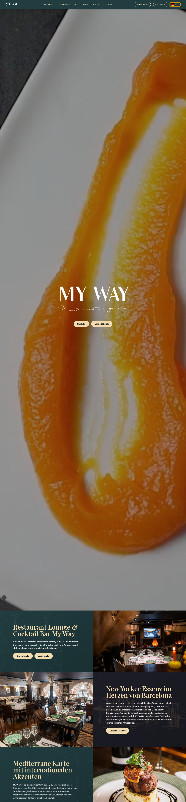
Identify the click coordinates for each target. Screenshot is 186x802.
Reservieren (143, 4)
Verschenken (102, 323)
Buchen (81, 323)
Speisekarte (23, 656)
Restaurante (64, 5)
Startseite (48, 5)
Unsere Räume (118, 730)
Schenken (160, 4)
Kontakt (110, 5)
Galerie (97, 5)
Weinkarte (43, 656)
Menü (76, 5)
